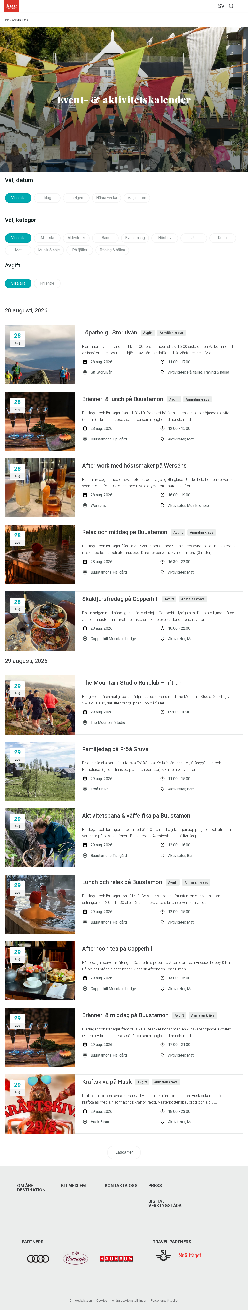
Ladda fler (124, 1152)
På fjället (79, 250)
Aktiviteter (76, 237)
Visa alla (18, 198)
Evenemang (135, 237)
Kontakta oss (121, 1185)
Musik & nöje (49, 250)
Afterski (47, 237)
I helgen (76, 198)
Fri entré (47, 283)
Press (155, 1185)
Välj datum (137, 198)
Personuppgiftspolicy (165, 1300)
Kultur (223, 237)
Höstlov (164, 237)
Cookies (101, 1300)
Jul (193, 237)
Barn (105, 237)
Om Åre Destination (31, 1187)
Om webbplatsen (81, 1300)
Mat (18, 250)
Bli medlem (73, 1185)
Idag (47, 198)
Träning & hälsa (112, 250)
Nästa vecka (106, 198)
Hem (6, 20)
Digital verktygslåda (165, 1203)
